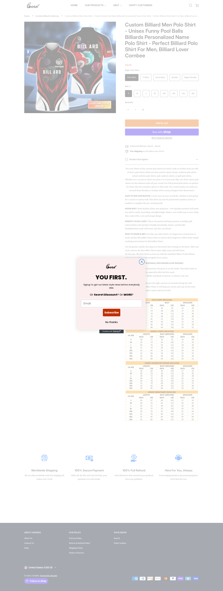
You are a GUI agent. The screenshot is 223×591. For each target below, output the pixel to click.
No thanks (111, 322)
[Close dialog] (141, 261)
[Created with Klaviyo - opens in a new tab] (111, 331)
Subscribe (111, 312)
